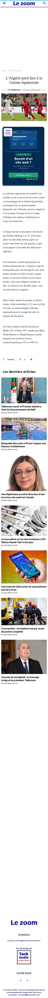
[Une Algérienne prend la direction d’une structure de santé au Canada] (24, 473)
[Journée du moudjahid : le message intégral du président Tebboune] (24, 657)
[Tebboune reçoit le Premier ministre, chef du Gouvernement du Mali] (24, 390)
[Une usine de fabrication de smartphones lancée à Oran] (24, 566)
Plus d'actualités (15, 71)
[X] (27, 980)
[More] (31, 359)
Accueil (4, 71)
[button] (4, 3)
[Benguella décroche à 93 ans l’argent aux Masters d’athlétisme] (24, 429)
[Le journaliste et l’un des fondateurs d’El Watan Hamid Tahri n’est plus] (24, 520)
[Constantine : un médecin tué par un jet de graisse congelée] (24, 611)
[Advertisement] (24, 32)
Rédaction (16, 90)
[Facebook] (20, 980)
